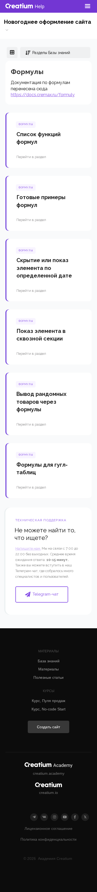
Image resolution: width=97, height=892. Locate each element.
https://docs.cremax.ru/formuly (43, 94)
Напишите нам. (28, 548)
